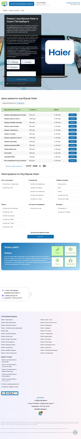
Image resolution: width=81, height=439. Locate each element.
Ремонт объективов (46, 342)
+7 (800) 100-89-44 (73, 3)
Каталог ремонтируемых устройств (22, 4)
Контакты (40, 398)
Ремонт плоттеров (45, 331)
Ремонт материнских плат (47, 345)
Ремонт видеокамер (46, 336)
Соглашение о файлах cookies (9, 387)
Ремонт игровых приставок (9, 339)
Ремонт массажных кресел (8, 325)
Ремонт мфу (4, 331)
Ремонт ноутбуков (45, 339)
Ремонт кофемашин (46, 325)
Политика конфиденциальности (10, 384)
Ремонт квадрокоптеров (8, 345)
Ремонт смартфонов (7, 320)
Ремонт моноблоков (7, 347)
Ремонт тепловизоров (46, 353)
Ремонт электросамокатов (8, 353)
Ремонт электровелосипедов (48, 350)
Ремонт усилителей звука (8, 333)
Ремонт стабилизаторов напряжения (11, 328)
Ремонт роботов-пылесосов (48, 322)
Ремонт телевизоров (46, 333)
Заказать (72, 115)
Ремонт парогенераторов (8, 322)
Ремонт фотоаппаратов (8, 342)
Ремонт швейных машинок (8, 350)
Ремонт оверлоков (45, 347)
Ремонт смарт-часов (46, 320)
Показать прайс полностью (14, 166)
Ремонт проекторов (6, 336)
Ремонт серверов (45, 328)
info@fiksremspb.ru (40, 409)
